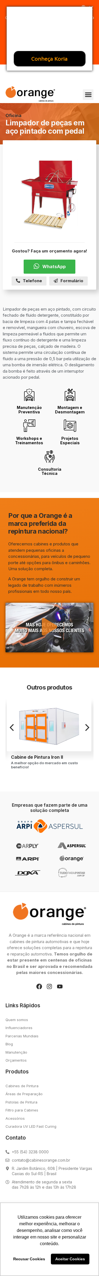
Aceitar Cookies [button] (70, 1259)
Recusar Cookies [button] (29, 1259)
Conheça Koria (49, 58)
